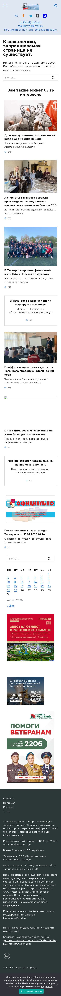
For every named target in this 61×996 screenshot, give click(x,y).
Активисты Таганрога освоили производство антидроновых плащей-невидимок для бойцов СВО (30, 201)
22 (42, 586)
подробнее (19, 980)
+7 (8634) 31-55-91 (30, 22)
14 (35, 582)
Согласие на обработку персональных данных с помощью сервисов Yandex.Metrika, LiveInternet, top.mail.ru (30, 940)
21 (35, 586)
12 (22, 582)
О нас (6, 811)
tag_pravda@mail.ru (30, 25)
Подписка (9, 803)
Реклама (8, 807)
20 (29, 586)
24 (8, 590)
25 (15, 590)
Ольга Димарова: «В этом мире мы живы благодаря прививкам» (28, 432)
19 (22, 586)
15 (42, 582)
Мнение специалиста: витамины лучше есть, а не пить (30, 462)
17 (8, 586)
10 (8, 582)
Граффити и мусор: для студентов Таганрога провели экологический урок (29, 371)
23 (49, 586)
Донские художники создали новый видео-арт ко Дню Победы (29, 137)
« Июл (11, 605)
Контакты (8, 798)
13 (29, 582)
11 (15, 582)
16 (49, 582)
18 (15, 586)
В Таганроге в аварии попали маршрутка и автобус (30, 302)
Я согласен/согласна (31, 991)
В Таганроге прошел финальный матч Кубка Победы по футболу (27, 272)
